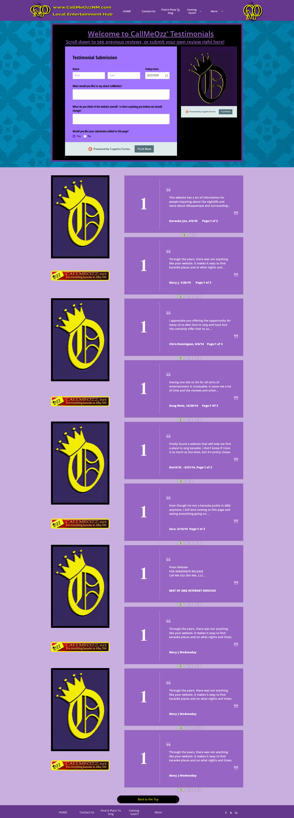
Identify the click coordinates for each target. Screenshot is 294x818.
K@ (194, 810)
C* (182, 810)
